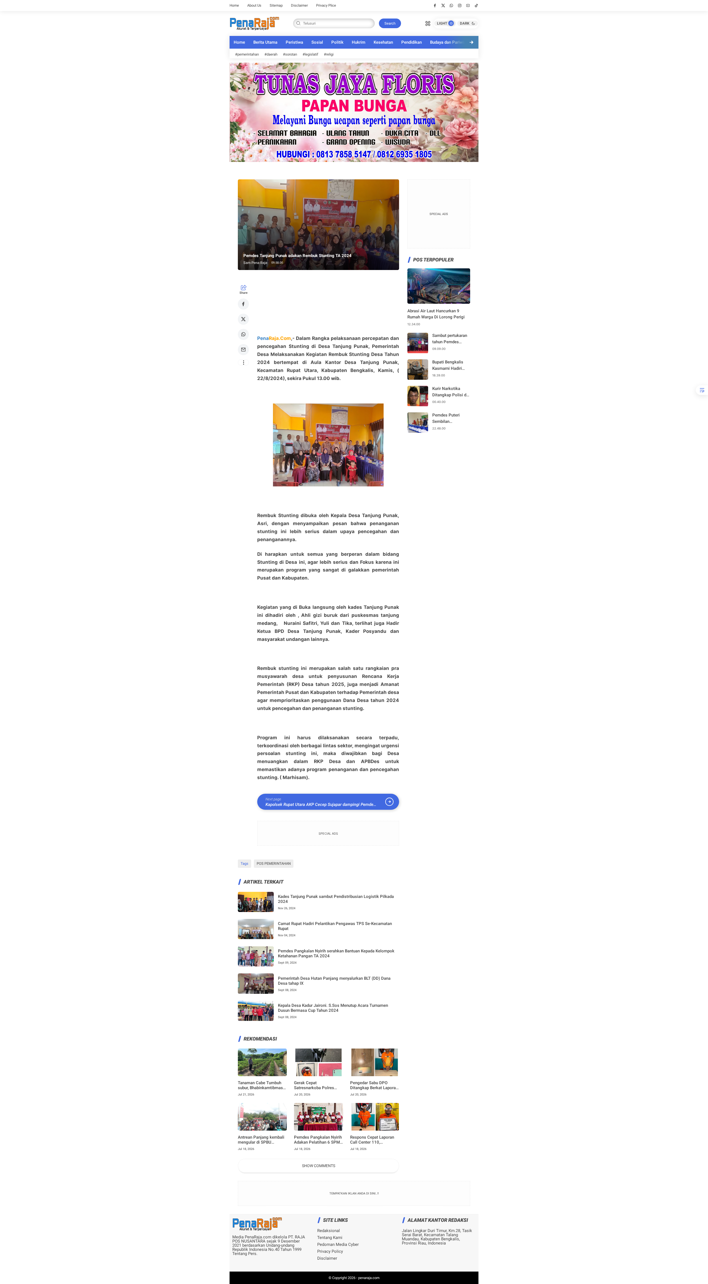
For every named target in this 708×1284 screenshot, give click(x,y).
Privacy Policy (330, 1251)
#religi (329, 54)
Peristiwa (294, 42)
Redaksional (328, 1231)
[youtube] (468, 5)
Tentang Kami (329, 1238)
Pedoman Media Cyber (338, 1245)
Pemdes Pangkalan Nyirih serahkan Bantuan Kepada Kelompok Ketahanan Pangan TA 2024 (336, 953)
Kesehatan (383, 42)
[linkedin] (399, 635)
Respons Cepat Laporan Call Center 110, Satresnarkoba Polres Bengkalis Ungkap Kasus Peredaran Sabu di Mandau (373, 1140)
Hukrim (358, 42)
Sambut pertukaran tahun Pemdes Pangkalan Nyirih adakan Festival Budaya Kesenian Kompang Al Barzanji (449, 339)
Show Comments (318, 1166)
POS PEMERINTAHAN (274, 863)
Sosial (317, 42)
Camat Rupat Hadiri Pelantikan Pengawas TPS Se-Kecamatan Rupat (335, 926)
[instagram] (460, 5)
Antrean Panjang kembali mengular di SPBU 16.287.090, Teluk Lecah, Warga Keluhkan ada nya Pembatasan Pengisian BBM (261, 1140)
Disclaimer (299, 5)
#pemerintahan (247, 54)
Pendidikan (411, 42)
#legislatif (310, 54)
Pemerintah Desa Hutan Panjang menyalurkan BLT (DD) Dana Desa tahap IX (334, 981)
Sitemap (276, 5)
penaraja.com (368, 1278)
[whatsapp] (451, 5)
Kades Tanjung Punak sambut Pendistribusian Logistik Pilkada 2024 (336, 899)
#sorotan (290, 54)
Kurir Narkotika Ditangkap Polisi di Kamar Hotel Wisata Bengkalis (450, 392)
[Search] (428, 23)
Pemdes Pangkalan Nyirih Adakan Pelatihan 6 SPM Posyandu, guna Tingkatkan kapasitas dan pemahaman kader (318, 1140)
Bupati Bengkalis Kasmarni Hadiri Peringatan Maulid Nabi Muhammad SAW (449, 366)
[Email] (243, 349)
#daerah (270, 54)
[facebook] (435, 5)
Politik (337, 42)
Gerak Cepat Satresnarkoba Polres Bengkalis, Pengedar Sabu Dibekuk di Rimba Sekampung (318, 1085)
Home (234, 5)
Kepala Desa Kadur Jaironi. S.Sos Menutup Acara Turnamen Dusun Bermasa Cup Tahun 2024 (333, 1008)
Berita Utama (265, 42)
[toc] (702, 390)
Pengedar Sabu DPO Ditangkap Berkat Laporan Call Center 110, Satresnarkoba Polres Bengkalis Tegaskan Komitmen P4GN (374, 1085)
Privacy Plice (326, 5)
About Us (254, 5)
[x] (443, 5)
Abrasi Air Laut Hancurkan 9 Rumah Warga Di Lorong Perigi (436, 314)
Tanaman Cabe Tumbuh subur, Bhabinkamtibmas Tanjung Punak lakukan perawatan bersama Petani (260, 1085)
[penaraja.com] (254, 23)
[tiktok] (476, 5)
